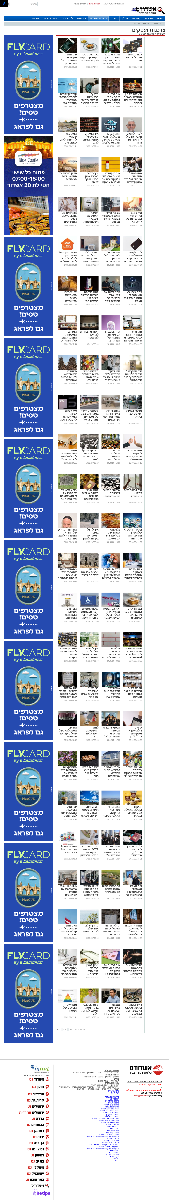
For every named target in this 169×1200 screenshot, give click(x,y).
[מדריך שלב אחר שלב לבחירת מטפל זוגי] (89, 923)
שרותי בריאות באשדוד (110, 1122)
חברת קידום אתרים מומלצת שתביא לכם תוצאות (133, 692)
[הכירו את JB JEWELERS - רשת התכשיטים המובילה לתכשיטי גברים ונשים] (67, 211)
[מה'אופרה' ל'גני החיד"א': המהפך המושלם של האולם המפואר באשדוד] (110, 250)
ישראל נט (115, 1093)
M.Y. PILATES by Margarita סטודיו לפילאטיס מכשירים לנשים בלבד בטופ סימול (68, 895)
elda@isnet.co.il (141, 1096)
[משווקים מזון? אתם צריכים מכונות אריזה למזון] (89, 448)
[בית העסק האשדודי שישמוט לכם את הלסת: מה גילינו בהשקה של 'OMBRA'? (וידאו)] (132, 884)
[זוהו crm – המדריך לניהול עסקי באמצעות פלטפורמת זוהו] (132, 329)
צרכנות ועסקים (98, 18)
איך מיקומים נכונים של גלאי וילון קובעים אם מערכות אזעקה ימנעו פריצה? (111, 179)
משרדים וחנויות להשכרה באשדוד (105, 1119)
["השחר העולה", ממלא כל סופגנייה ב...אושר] (132, 805)
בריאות (100, 1072)
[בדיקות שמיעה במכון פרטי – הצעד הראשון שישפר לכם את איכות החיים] (110, 567)
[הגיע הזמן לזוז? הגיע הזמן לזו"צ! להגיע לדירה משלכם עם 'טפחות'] (67, 250)
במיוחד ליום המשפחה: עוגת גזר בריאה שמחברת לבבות (133, 614)
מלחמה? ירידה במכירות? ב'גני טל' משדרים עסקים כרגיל (90, 415)
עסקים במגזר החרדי (140, 23)
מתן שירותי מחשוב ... (111, 496)
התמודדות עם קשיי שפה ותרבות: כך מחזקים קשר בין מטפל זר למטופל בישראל (112, 301)
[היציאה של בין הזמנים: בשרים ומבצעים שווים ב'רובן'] (132, 92)
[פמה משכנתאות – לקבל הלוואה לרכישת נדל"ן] (67, 448)
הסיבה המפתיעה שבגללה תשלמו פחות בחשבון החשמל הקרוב (90, 220)
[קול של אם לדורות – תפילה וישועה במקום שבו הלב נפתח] (67, 686)
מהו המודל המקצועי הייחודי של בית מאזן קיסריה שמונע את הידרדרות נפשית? (133, 182)
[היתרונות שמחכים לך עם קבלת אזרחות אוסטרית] (67, 923)
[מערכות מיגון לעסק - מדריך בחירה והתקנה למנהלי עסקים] (110, 52)
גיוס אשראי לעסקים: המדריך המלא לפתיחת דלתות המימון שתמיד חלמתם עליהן (133, 576)
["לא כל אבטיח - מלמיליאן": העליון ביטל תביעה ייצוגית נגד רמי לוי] (110, 607)
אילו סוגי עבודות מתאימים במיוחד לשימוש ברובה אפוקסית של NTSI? (110, 656)
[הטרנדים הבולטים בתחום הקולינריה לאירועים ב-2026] (110, 448)
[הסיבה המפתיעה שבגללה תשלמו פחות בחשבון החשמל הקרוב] (89, 211)
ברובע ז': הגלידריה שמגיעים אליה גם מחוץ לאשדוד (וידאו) (90, 694)
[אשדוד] (148, 15)
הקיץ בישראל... (136, 496)
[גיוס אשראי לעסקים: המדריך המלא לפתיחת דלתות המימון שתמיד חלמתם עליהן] (132, 567)
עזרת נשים (106, 1089)
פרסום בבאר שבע (111, 1117)
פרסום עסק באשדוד (110, 1113)
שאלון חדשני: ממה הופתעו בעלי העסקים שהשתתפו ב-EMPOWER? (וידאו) (91, 893)
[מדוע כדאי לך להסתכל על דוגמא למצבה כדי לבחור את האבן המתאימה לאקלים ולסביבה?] (67, 488)
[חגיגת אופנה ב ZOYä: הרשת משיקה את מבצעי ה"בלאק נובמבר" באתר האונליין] (89, 844)
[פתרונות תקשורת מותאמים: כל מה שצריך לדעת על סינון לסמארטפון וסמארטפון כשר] (67, 52)
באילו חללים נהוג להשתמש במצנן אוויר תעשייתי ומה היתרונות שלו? (90, 258)
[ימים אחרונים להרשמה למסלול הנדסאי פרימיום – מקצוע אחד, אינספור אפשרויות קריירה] (132, 963)
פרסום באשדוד (112, 1138)
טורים (114, 18)
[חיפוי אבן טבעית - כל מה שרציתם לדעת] (89, 567)
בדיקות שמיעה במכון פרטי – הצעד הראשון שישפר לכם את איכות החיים (111, 575)
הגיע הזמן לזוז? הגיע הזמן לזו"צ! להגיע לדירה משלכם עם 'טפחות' (67, 258)
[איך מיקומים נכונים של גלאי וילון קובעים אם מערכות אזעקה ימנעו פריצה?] (110, 171)
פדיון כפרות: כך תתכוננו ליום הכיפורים (68, 176)
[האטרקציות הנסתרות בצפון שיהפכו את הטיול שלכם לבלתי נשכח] (67, 765)
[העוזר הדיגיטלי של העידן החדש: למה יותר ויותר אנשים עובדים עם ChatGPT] (132, 527)
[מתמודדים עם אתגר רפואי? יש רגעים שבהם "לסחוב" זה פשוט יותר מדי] (67, 567)
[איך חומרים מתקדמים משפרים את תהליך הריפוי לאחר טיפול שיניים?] (67, 963)
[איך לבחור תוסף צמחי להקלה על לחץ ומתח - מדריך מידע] (110, 92)
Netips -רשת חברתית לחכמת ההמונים (103, 1136)
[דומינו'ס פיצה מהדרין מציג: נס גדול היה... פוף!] (89, 765)
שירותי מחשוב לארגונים (111, 491)
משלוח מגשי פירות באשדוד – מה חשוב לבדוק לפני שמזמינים (90, 377)
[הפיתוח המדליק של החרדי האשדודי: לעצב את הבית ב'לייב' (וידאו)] (67, 527)
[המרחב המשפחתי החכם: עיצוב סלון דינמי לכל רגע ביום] (67, 329)
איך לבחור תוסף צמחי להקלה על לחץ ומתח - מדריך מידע (111, 100)
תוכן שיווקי (157, 23)
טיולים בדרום (113, 1152)
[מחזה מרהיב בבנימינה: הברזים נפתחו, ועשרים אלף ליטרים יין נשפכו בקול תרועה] (110, 844)
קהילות (136, 18)
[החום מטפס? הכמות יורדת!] (67, 844)
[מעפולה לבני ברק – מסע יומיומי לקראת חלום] (89, 1003)
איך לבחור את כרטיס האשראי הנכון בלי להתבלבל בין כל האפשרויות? (111, 971)
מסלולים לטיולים (112, 1150)
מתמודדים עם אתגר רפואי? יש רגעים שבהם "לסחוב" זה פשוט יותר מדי (67, 576)
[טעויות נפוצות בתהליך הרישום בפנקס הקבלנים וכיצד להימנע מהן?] (132, 765)
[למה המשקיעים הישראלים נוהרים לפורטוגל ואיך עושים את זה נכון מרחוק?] (89, 725)
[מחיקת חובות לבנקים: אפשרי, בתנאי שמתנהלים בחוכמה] (132, 448)
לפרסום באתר (80, 4)
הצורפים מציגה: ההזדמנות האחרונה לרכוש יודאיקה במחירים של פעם (68, 617)
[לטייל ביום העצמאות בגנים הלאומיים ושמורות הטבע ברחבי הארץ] (67, 290)
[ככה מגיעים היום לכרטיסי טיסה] (132, 52)
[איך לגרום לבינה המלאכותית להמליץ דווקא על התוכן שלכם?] (67, 409)
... (141, 63)
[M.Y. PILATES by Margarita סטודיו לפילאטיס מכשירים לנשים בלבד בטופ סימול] (67, 884)
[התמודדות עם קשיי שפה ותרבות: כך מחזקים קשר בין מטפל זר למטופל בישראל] (110, 290)
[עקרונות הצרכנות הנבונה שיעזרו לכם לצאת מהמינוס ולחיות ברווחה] (67, 805)
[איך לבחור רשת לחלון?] (132, 488)
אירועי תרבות (113, 1087)
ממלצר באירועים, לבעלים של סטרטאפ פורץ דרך (112, 1010)
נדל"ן (125, 18)
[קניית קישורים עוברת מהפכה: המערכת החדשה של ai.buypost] (67, 92)
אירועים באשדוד (112, 1124)
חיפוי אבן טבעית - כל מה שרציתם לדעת (90, 572)
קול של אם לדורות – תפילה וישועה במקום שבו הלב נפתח (67, 692)
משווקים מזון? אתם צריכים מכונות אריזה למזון (90, 455)
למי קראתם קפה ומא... (89, 60)
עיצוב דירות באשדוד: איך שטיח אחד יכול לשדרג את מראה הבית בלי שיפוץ (111, 418)
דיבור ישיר (115, 1081)
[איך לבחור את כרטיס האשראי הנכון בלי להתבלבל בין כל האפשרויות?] (110, 963)
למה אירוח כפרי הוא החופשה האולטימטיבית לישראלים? (111, 812)
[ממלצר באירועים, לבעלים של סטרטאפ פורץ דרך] (110, 1003)
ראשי (160, 18)
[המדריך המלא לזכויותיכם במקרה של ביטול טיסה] (132, 923)
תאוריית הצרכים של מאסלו (70, 1007)
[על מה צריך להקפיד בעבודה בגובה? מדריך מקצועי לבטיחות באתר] (110, 211)
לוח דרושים (50, 18)
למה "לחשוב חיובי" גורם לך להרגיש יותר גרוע (133, 138)
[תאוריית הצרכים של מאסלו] (67, 1003)
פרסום (116, 1160)
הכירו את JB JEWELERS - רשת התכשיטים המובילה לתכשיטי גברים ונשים (67, 221)
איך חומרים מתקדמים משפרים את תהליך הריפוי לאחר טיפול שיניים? (69, 972)
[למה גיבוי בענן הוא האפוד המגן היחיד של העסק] (132, 290)
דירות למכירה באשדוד (110, 1109)
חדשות (149, 18)
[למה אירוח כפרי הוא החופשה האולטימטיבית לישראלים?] (110, 805)
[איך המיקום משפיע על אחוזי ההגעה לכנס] (89, 131)
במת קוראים (103, 1081)
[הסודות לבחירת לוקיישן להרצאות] (89, 329)
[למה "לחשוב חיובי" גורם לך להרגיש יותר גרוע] (132, 131)
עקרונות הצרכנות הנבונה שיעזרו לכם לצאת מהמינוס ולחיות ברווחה (67, 814)
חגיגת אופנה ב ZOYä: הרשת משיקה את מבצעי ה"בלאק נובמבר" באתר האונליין (89, 854)
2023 (65, 1029)
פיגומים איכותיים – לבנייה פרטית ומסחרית (69, 376)
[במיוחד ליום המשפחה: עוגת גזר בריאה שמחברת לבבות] (132, 607)
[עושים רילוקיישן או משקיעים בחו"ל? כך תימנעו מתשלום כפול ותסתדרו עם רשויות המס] (132, 725)
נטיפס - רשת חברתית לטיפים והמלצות (103, 1144)
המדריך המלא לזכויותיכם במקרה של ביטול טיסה (133, 930)
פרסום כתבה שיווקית (110, 1142)
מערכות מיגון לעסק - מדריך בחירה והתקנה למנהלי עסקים (111, 59)
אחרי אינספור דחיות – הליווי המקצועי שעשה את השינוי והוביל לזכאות (112, 774)
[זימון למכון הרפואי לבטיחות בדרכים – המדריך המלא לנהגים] (89, 963)
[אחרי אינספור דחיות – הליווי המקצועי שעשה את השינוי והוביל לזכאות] (110, 765)
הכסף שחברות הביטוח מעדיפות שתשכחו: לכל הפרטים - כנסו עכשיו (111, 735)
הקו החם (80, 1089)
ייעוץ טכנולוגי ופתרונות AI (109, 1120)
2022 (59, 1029)
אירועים (81, 18)
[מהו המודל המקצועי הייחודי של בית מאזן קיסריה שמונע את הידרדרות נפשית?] (132, 171)
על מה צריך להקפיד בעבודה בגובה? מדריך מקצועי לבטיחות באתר (110, 218)
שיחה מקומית (64, 1087)
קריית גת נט (114, 1156)
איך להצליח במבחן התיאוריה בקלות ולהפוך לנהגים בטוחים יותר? (89, 537)
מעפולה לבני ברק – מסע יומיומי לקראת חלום (90, 1009)
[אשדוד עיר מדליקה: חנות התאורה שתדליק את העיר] (110, 686)
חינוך (117, 1072)
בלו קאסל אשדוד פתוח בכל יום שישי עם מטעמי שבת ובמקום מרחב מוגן (112, 537)
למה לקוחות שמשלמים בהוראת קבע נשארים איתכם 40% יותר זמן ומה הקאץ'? (133, 260)
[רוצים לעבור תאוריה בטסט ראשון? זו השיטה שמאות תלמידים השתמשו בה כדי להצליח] (89, 805)
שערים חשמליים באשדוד (109, 1134)
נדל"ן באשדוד (113, 1091)
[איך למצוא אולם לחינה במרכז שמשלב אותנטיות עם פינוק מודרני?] (89, 646)
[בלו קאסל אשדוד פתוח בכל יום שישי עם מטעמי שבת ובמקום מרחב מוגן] (110, 527)
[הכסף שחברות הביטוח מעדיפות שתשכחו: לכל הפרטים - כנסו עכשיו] (110, 725)
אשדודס (160, 33)
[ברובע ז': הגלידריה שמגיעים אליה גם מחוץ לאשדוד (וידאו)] (89, 686)
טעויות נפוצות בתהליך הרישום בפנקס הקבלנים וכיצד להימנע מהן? (133, 773)
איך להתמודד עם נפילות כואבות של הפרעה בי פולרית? (112, 337)
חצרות (109, 1072)
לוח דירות (67, 18)
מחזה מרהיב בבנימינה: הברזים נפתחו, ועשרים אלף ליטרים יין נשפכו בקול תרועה (111, 855)
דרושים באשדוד (112, 1126)
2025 (76, 1029)
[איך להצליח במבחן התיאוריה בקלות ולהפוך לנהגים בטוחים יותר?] (89, 527)
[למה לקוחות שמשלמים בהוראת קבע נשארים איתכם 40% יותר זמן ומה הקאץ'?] (132, 250)
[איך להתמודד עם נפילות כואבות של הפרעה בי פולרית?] (110, 329)
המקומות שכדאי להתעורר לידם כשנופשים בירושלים (68, 139)
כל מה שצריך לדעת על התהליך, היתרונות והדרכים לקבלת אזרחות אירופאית (132, 855)
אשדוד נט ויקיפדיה (111, 1140)
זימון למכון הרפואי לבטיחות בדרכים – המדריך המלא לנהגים (90, 972)
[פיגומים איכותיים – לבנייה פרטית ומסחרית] (67, 369)
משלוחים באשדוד (111, 1105)
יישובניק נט (114, 1099)
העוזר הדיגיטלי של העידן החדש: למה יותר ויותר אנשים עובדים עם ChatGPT (133, 537)
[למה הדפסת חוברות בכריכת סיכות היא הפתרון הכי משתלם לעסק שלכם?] (89, 290)
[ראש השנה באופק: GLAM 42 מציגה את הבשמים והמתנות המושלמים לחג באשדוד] (132, 1003)
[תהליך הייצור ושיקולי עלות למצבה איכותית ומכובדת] (110, 923)
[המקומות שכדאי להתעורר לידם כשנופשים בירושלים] (67, 131)
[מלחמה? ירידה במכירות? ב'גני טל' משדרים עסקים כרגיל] (89, 409)
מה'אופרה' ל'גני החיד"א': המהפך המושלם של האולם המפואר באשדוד (111, 260)
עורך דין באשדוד (112, 1154)
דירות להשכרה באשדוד (109, 1111)
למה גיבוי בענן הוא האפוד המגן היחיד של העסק (133, 296)
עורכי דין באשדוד (112, 1132)
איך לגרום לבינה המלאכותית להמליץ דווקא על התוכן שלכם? (68, 418)
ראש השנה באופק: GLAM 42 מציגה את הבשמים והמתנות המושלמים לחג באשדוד (133, 1013)
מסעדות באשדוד (112, 1107)
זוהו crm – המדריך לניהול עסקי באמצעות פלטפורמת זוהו (133, 336)
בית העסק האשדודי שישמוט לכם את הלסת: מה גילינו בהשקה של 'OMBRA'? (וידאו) (133, 895)
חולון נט (115, 1158)
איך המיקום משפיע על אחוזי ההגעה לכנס (91, 138)
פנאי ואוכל (101, 1087)
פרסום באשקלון (112, 1115)
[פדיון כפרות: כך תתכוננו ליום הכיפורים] (67, 171)
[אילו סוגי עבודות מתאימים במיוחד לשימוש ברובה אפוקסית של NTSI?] (110, 646)
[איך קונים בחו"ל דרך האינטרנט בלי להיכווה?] (132, 211)
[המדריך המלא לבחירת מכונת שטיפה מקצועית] (67, 646)
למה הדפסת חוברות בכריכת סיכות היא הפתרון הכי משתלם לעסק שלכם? (90, 299)
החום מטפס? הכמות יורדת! (69, 848)
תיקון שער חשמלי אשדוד (109, 1146)
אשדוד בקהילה (111, 1070)
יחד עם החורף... (70, 852)
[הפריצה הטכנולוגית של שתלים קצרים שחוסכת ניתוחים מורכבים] (67, 725)
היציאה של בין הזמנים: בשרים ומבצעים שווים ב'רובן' (133, 98)
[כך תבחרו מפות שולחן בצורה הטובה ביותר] (110, 884)
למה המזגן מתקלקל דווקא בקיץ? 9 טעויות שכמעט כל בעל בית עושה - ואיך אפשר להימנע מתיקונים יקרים (111, 142)
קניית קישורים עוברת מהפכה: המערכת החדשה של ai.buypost (68, 100)
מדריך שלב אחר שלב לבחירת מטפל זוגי (90, 930)
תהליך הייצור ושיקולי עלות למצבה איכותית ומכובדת (110, 930)
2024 (70, 1029)
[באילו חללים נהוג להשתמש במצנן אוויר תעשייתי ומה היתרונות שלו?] (89, 250)
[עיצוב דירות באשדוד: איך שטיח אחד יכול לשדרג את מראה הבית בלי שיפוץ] (110, 409)
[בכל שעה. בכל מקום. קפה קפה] (89, 52)
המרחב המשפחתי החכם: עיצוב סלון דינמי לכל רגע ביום (68, 337)
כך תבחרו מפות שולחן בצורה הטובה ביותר (111, 889)
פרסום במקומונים (112, 1101)
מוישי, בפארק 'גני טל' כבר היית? (134, 413)
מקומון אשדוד (113, 1103)
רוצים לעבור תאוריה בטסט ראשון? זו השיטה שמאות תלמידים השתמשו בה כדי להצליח (90, 815)
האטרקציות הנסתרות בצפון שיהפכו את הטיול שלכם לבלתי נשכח (68, 773)
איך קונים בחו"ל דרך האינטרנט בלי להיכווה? (133, 217)
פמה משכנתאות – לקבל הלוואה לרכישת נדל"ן (69, 455)
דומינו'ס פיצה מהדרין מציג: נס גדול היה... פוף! (90, 772)
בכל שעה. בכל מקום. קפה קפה (89, 56)
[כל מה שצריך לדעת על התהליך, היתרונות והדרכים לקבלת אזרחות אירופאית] (132, 844)
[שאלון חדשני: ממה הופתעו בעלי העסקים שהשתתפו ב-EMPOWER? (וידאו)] (89, 884)
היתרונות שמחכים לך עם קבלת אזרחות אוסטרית (68, 930)
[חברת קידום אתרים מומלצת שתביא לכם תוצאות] (132, 686)
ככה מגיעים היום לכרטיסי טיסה (134, 57)
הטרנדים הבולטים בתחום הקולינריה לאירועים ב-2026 (114, 458)
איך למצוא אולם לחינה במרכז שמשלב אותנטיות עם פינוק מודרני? (90, 654)
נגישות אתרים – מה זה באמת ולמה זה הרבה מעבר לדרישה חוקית (90, 614)
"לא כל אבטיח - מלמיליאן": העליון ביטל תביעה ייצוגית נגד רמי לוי (111, 614)
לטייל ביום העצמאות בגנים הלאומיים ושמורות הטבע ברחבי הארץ (68, 299)
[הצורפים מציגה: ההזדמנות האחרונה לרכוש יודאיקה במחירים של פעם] (67, 607)
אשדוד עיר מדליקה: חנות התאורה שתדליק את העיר (112, 694)
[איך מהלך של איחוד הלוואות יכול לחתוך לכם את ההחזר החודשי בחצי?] (132, 369)
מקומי (116, 1077)
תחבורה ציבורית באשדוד (83, 1087)
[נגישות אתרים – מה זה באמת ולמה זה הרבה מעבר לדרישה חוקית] (89, 607)
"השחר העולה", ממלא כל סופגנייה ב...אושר (133, 811)
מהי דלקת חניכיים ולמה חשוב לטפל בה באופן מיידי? (111, 376)
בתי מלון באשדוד (112, 1097)
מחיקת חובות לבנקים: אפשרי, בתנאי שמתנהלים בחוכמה (133, 456)
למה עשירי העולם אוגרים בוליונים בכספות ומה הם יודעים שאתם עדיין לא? (90, 499)
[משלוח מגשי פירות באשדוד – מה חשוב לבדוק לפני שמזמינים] (89, 369)
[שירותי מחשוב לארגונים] (110, 488)
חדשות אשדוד (112, 1074)
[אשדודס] (143, 1074)
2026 (82, 1029)
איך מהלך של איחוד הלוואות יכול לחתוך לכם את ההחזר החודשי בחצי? (133, 377)
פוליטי (108, 1077)
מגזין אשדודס (93, 1089)
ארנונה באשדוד (112, 1130)
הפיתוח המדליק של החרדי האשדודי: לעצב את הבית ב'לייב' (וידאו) (67, 535)
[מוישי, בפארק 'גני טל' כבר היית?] (132, 409)
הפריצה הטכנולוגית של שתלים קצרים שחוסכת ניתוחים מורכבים (68, 735)
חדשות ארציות (90, 1077)
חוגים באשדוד (113, 1128)
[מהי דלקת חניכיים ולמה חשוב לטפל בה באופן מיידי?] (110, 369)
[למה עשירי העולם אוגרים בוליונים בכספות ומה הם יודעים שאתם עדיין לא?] (89, 488)
